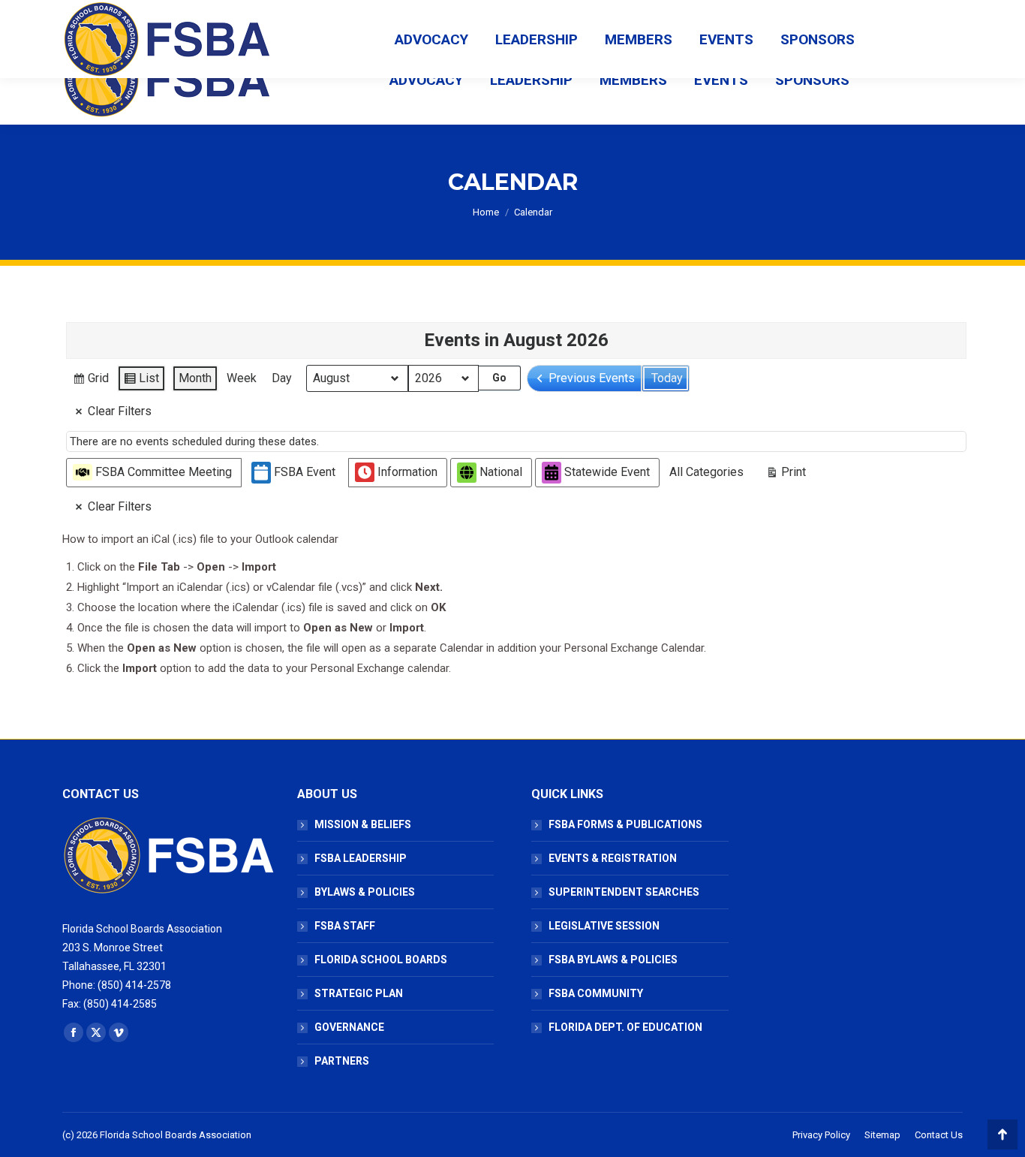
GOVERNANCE (349, 1027)
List (141, 381)
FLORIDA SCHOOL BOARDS (380, 960)
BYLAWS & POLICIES (364, 892)
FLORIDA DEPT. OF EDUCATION (625, 1027)
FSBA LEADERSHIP (360, 858)
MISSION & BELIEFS (362, 824)
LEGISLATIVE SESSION (604, 926)
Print (785, 475)
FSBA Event (304, 472)
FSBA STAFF (344, 926)
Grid (90, 381)
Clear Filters (120, 411)
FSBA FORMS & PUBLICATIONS (625, 824)
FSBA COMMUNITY (596, 993)
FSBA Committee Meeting (163, 472)
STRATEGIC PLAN (358, 993)
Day (282, 378)
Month (195, 378)
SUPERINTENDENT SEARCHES (624, 892)
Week (242, 378)
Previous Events (592, 378)
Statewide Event (607, 472)
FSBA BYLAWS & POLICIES (613, 960)
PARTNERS (341, 1061)
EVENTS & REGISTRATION (613, 858)
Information (407, 472)
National (500, 472)
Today (667, 378)
